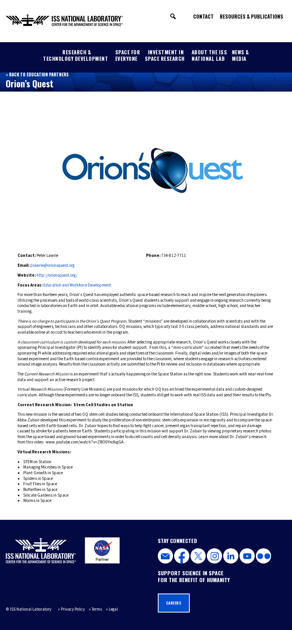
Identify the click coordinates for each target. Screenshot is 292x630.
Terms (97, 609)
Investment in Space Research (165, 55)
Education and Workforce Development (77, 285)
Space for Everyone (127, 55)
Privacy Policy (73, 609)
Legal (113, 609)
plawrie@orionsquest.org (52, 265)
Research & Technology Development (75, 55)
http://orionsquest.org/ (57, 275)
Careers (174, 603)
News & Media (240, 55)
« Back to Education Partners (37, 74)
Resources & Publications (251, 16)
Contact (203, 16)
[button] (173, 16)
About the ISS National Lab (209, 55)
